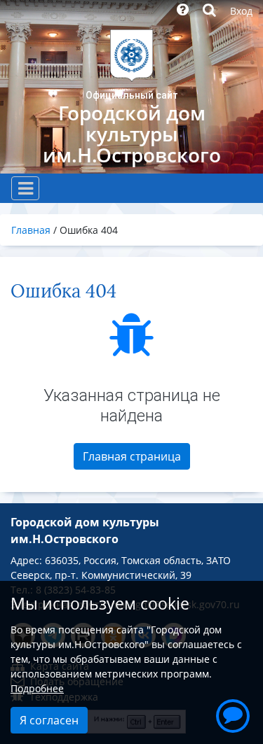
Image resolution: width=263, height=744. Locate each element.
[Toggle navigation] (25, 188)
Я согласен (49, 720)
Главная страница (132, 456)
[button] (232, 714)
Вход (241, 10)
